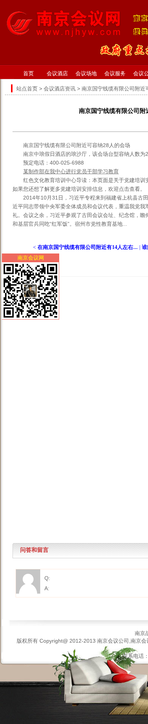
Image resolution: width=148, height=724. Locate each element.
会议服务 (115, 73)
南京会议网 (30, 258)
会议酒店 (57, 73)
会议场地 (86, 73)
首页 (28, 73)
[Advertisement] (74, 351)
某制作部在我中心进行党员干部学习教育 (71, 171)
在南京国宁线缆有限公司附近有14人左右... (88, 247)
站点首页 (27, 89)
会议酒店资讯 (60, 89)
